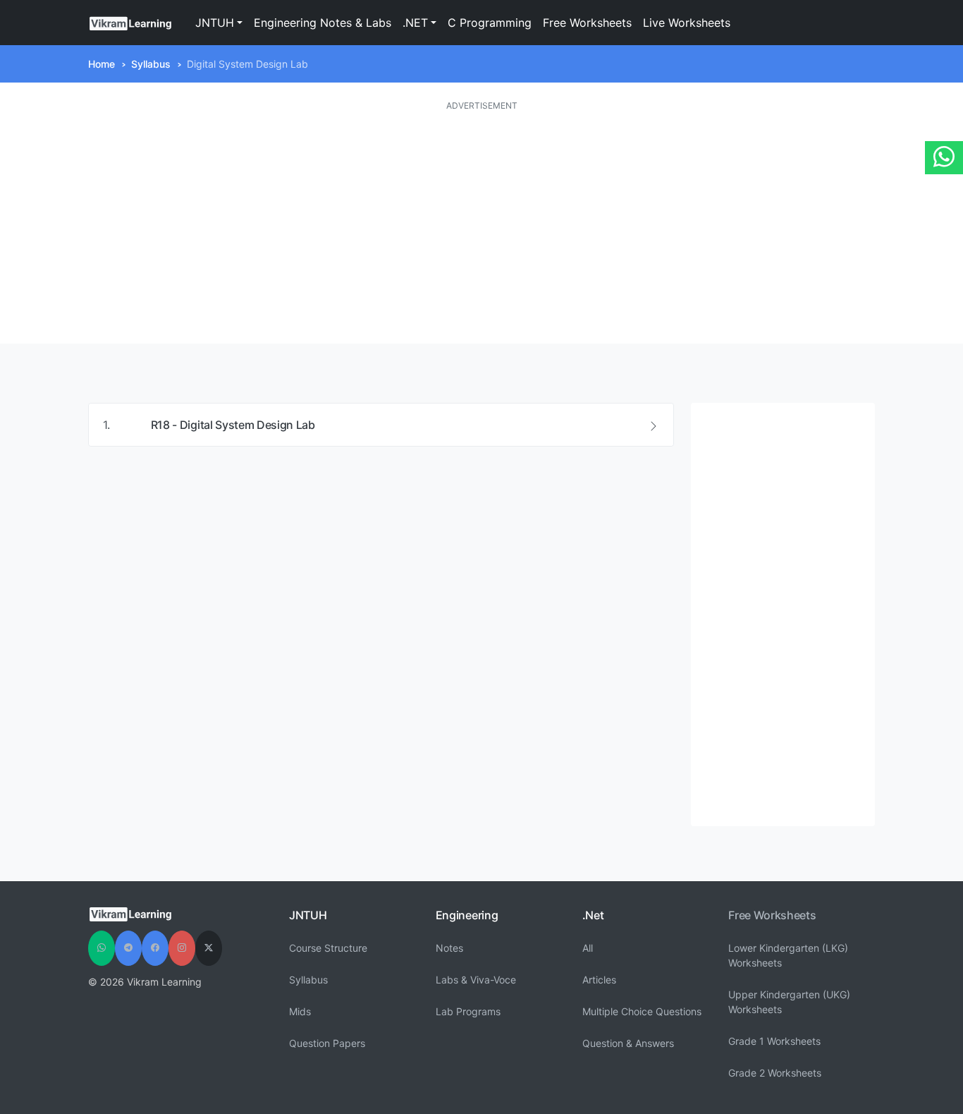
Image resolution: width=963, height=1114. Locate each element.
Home (101, 64)
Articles (599, 980)
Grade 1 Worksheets (774, 1041)
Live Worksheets (686, 23)
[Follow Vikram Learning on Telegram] (128, 948)
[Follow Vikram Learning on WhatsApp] (101, 948)
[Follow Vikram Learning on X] (208, 948)
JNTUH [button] (214, 23)
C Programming (490, 23)
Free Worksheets (587, 23)
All (587, 948)
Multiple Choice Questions (641, 1011)
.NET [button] (415, 23)
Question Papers (327, 1043)
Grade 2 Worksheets (774, 1073)
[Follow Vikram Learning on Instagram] (181, 948)
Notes (449, 948)
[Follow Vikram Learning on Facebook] (155, 948)
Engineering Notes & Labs (322, 23)
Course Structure (328, 948)
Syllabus (151, 64)
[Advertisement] (481, 228)
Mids (300, 1011)
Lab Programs (468, 1011)
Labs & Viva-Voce (476, 980)
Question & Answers (628, 1043)
